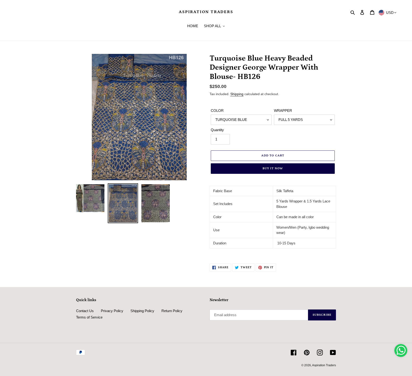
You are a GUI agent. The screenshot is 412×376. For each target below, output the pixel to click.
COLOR (217, 110)
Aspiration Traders (206, 12)
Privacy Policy (112, 311)
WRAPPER (283, 110)
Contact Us (85, 311)
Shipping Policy (142, 311)
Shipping (236, 94)
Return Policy (171, 311)
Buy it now (273, 168)
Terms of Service (89, 317)
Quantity (217, 130)
